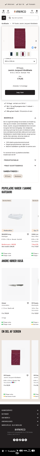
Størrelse (8, 58)
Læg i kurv (20, 92)
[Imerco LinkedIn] (26, 440)
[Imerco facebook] (14, 440)
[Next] (36, 41)
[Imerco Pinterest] (23, 440)
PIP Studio (8, 176)
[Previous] (4, 41)
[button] (20, 68)
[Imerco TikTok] (20, 440)
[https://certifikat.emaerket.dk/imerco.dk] (17, 453)
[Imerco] (20, 12)
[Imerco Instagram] (17, 440)
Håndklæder (5, 23)
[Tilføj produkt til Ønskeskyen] (33, 48)
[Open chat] (4, 18)
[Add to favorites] (35, 47)
